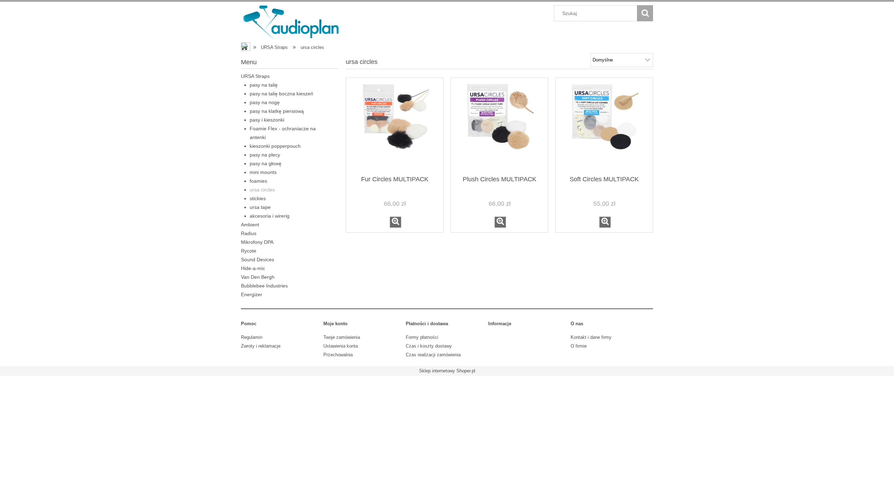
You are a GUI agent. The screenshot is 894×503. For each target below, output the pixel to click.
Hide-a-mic (253, 268)
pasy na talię (264, 85)
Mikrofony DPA (257, 242)
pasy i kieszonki (267, 120)
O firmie (579, 346)
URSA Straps (255, 76)
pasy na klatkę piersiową (277, 111)
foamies (258, 181)
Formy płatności (422, 337)
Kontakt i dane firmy (591, 337)
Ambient (250, 224)
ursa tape (260, 207)
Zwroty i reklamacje (260, 346)
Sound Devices (257, 259)
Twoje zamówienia (341, 337)
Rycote (248, 251)
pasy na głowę (265, 163)
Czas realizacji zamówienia (433, 354)
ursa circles (262, 189)
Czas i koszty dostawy (429, 346)
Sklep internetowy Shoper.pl (447, 370)
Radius (248, 233)
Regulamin (251, 337)
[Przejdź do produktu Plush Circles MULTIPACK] (499, 126)
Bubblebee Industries (264, 286)
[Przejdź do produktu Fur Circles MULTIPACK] (395, 126)
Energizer (251, 294)
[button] (395, 222)
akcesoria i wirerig (270, 216)
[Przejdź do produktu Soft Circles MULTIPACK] (604, 126)
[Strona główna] (291, 21)
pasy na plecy (265, 155)
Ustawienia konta (340, 346)
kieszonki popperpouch (275, 146)
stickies (258, 198)
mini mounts (263, 172)
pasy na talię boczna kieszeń (281, 93)
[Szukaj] (645, 13)
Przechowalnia (338, 354)
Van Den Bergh (257, 277)
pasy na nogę (265, 102)
